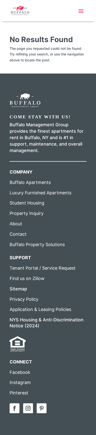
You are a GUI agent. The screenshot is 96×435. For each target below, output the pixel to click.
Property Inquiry (27, 213)
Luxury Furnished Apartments (40, 192)
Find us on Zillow (27, 278)
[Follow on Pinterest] (42, 408)
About (16, 223)
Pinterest (19, 392)
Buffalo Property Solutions (37, 244)
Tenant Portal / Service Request (43, 268)
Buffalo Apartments (30, 182)
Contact (18, 234)
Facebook (20, 372)
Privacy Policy (24, 299)
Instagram (20, 382)
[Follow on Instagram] (28, 408)
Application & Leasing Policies (40, 309)
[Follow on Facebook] (14, 408)
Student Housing (27, 202)
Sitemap (18, 288)
